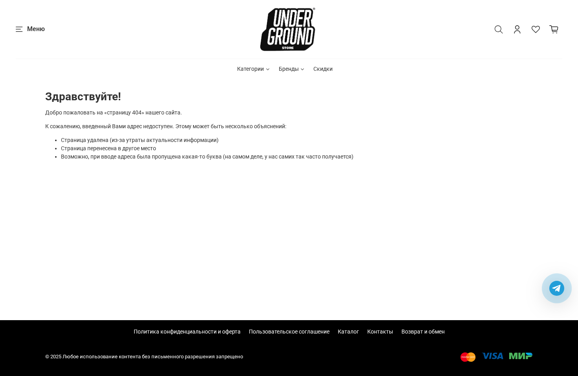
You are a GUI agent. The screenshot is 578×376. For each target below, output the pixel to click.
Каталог (348, 331)
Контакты (380, 331)
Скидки (323, 69)
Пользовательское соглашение (289, 331)
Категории (250, 69)
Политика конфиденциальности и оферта (187, 331)
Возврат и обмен (423, 331)
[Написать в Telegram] (556, 288)
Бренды (289, 69)
